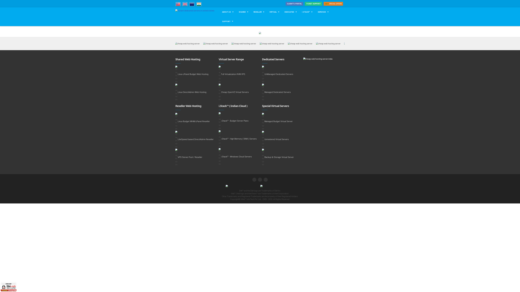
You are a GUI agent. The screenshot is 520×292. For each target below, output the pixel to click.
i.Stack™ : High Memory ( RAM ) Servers (239, 139)
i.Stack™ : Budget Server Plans (234, 121)
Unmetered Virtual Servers (276, 139)
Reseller (257, 12)
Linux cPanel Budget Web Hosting (193, 74)
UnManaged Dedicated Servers (278, 74)
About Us (226, 12)
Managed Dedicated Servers (277, 92)
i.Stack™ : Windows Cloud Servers (236, 157)
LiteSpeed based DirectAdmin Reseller (196, 139)
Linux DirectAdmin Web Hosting (192, 92)
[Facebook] (260, 179)
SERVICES (322, 12)
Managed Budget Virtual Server (278, 121)
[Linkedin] (266, 179)
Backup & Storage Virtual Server (279, 157)
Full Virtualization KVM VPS (233, 74)
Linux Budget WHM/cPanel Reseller (194, 121)
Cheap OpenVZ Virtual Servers (235, 92)
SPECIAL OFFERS (335, 4)
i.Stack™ (306, 12)
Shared (242, 12)
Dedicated (289, 12)
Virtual (273, 12)
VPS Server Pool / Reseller (190, 157)
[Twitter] (254, 179)
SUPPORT (226, 21)
